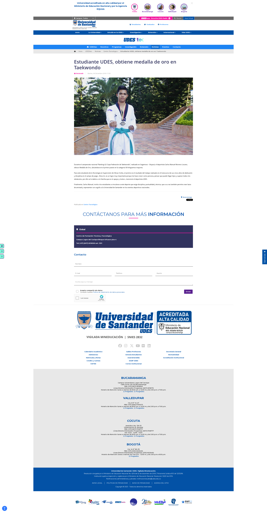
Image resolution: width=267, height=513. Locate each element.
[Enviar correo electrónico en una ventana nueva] (149, 479)
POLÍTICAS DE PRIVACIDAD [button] (117, 483)
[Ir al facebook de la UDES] (119, 346)
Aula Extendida (134, 357)
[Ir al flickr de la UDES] (142, 346)
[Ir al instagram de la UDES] (124, 346)
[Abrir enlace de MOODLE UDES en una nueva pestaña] (80, 502)
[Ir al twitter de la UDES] (130, 346)
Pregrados (129, 391)
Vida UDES (186, 32)
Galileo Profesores (133, 351)
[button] (4, 508)
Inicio (77, 32)
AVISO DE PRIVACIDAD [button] (141, 483)
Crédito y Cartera (93, 360)
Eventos (165, 47)
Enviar (188, 292)
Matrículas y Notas (93, 357)
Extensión (152, 32)
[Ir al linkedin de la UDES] (148, 346)
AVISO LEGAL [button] (97, 483)
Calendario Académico (93, 351)
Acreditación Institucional (173, 357)
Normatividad (173, 354)
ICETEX (93, 364)
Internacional (169, 32)
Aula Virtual (189, 18)
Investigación (135, 32)
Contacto (177, 47)
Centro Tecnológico (90, 204)
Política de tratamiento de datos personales (109, 292)
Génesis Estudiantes (133, 354)
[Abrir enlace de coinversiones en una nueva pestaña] (173, 502)
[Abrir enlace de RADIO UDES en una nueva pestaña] (94, 502)
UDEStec (93, 47)
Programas (117, 47)
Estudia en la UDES (115, 32)
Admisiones (93, 354)
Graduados (150, 24)
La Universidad (94, 32)
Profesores (164, 24)
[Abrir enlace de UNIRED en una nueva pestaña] (107, 502)
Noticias (155, 47)
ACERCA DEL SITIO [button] (161, 483)
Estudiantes (136, 24)
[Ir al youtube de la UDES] (136, 346)
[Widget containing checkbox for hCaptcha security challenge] (90, 298)
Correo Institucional (134, 364)
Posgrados (140, 391)
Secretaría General (173, 351)
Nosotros (104, 47)
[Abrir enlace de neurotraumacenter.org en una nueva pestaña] (147, 502)
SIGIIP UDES (133, 360)
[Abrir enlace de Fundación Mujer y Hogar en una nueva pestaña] (120, 502)
